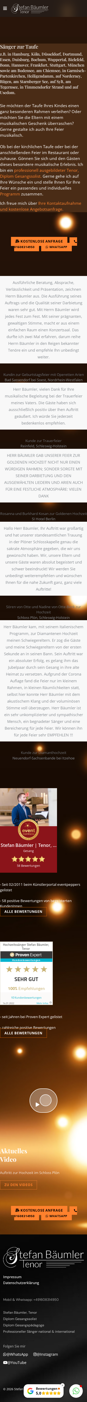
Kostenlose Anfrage (41, 241)
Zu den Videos (18, 1184)
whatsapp (58, 247)
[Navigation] (5, 8)
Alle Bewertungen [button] (23, 911)
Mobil (7, 1299)
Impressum (12, 1277)
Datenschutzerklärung (11, 1283)
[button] (76, 1391)
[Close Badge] (62, 1385)
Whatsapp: (24, 1299)
